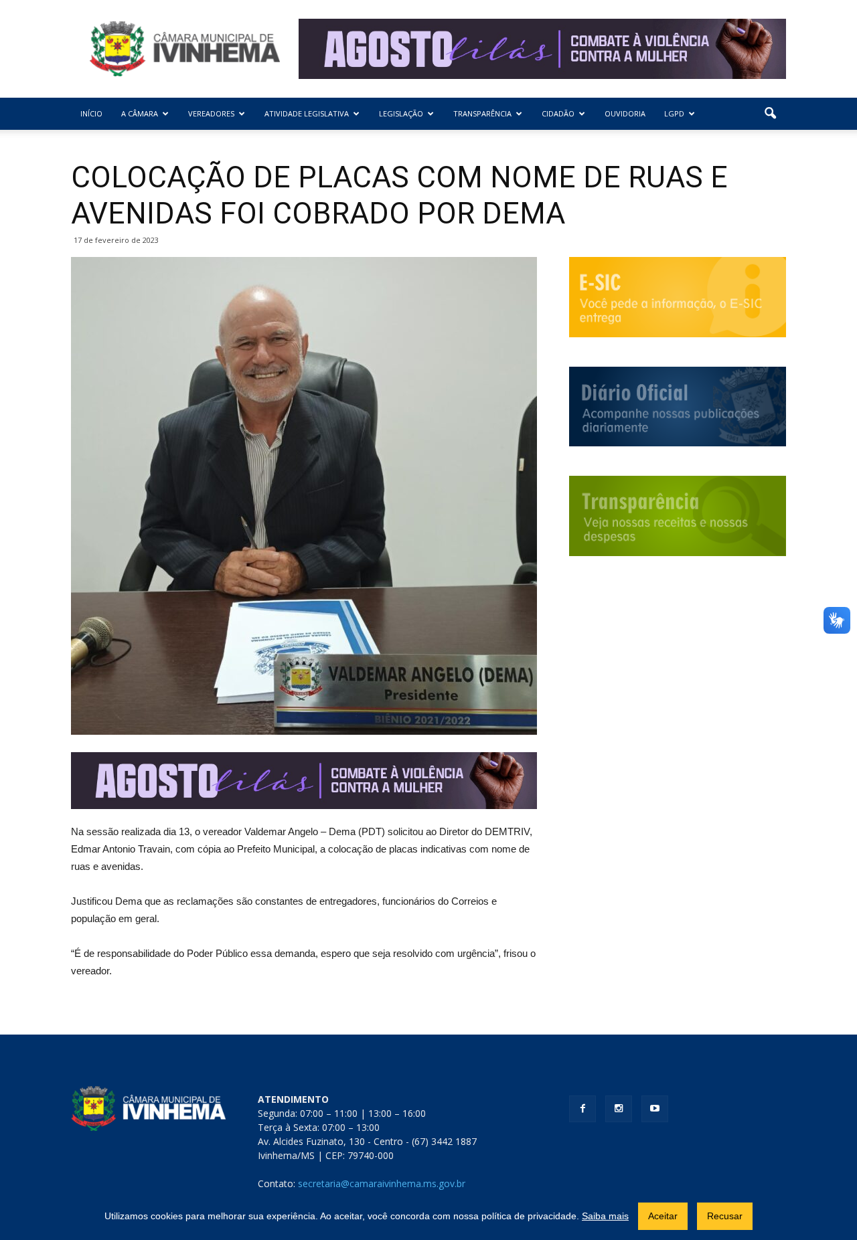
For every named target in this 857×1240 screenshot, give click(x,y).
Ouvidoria (625, 113)
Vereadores (211, 113)
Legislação (401, 113)
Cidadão (558, 113)
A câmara (139, 113)
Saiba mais (605, 1216)
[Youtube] (654, 1108)
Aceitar (663, 1216)
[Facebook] (582, 1108)
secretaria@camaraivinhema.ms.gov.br (381, 1183)
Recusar (725, 1216)
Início (91, 113)
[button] (770, 114)
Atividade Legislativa (306, 113)
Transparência (482, 113)
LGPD (674, 113)
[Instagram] (618, 1108)
